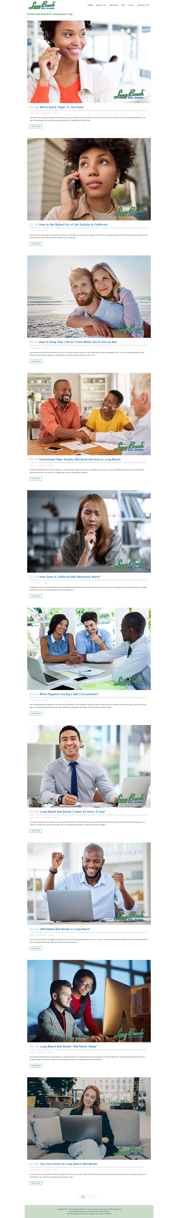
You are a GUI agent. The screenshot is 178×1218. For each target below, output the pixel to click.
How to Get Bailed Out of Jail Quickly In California (73, 224)
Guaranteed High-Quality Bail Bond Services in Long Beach (80, 459)
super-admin (34, 113)
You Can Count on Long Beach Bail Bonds (68, 1164)
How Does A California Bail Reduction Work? (70, 576)
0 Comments (46, 113)
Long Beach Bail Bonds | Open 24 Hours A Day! (72, 811)
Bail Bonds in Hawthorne (77, 110)
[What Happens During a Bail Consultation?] (89, 649)
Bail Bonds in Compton (52, 345)
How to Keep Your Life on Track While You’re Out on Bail (78, 342)
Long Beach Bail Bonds (126, 228)
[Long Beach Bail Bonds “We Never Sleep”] (89, 1001)
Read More (36, 126)
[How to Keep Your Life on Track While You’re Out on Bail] (89, 296)
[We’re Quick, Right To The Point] (89, 62)
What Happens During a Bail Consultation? (68, 694)
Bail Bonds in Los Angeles (89, 228)
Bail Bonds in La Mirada (114, 110)
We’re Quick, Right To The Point (62, 107)
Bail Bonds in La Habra (95, 110)
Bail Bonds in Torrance (108, 228)
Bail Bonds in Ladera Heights (134, 110)
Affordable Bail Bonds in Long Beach (65, 929)
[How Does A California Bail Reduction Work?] (89, 531)
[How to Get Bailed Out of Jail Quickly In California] (89, 179)
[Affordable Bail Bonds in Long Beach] (89, 883)
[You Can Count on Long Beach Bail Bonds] (89, 1118)
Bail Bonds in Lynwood (90, 345)
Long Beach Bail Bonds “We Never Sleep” (68, 1046)
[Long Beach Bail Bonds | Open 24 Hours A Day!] (89, 766)
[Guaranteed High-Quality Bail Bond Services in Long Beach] (89, 414)
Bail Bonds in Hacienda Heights (55, 110)
